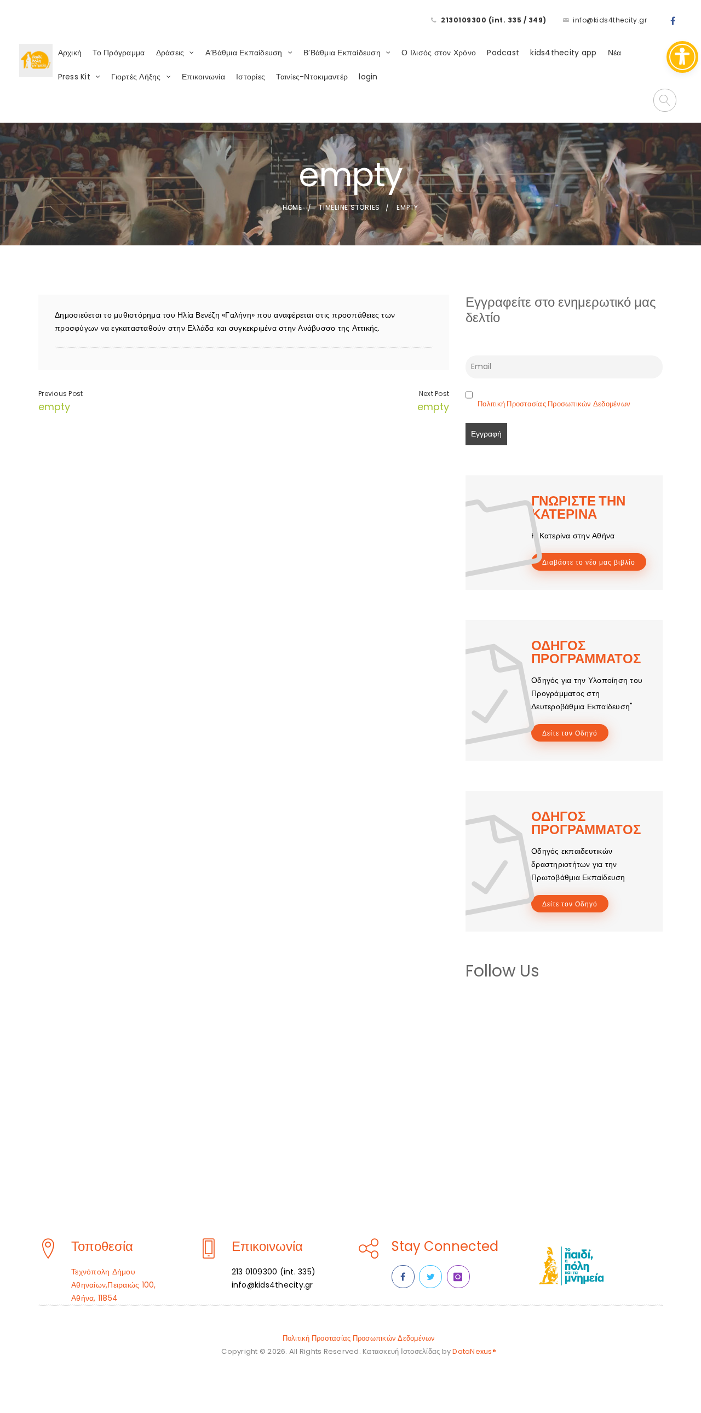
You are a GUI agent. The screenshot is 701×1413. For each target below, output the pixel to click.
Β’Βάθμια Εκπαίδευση (342, 52)
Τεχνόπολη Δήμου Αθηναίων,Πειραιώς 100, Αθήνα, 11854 (113, 1284)
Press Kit (74, 76)
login (368, 76)
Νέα (615, 52)
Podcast (503, 52)
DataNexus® (474, 1351)
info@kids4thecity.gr (610, 20)
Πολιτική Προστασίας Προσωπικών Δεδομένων (554, 404)
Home (292, 207)
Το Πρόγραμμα (119, 52)
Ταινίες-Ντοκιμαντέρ (312, 76)
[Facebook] (673, 21)
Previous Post (60, 393)
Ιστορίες (250, 76)
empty (54, 406)
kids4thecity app (563, 52)
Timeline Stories (349, 207)
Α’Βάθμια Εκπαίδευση (244, 52)
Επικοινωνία (203, 76)
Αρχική (70, 52)
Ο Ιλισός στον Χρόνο (438, 52)
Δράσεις (170, 52)
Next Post (434, 393)
